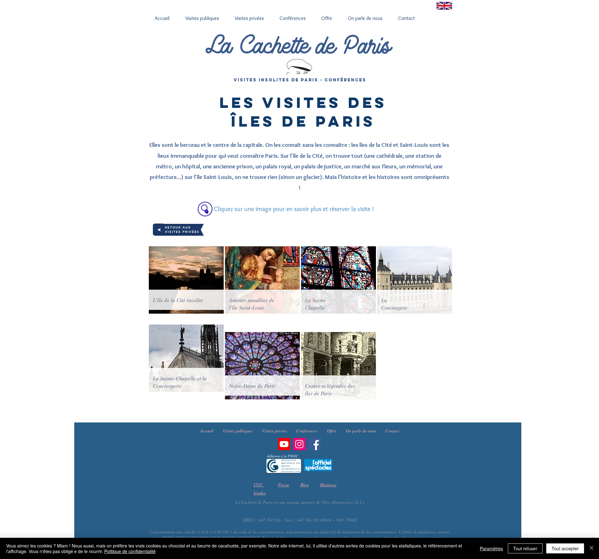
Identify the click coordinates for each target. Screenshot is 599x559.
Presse (283, 485)
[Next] (159, 230)
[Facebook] (315, 444)
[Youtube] (284, 444)
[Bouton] (186, 280)
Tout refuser (525, 548)
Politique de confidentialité (130, 551)
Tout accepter (565, 548)
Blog (304, 485)
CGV (259, 485)
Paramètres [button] (491, 548)
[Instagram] (299, 444)
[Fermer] (591, 548)
